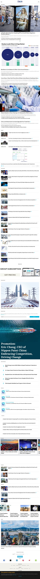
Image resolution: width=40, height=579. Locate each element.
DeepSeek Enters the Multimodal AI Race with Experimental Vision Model (21, 374)
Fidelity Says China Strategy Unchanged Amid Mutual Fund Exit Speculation (22, 478)
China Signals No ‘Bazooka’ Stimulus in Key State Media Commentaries (21, 188)
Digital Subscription (18, 565)
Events (14, 568)
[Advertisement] (20, 459)
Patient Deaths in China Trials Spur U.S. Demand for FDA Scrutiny (16, 113)
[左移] (1, 445)
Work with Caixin (26, 568)
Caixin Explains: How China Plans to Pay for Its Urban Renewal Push (19, 146)
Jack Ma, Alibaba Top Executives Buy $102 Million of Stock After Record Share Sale (23, 170)
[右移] (39, 445)
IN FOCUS (2, 438)
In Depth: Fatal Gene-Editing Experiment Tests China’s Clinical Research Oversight (16, 118)
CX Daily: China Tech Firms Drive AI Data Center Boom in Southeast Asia (21, 246)
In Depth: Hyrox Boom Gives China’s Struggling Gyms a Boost (18, 132)
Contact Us (22, 568)
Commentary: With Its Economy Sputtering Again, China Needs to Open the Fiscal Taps (20, 409)
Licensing (28, 565)
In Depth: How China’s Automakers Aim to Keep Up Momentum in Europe (16, 433)
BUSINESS (2, 484)
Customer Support (18, 568)
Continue (20, 576)
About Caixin (11, 568)
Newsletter (14, 565)
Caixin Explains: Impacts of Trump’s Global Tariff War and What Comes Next (14, 516)
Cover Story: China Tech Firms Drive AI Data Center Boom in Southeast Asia (19, 78)
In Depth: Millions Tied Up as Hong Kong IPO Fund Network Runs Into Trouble (17, 429)
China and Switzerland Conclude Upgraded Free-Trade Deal (15, 121)
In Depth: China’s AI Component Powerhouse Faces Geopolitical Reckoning (14, 83)
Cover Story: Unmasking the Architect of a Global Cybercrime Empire (19, 138)
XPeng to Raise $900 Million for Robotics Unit (16, 194)
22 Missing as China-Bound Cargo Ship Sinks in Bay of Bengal (19, 211)
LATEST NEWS (3, 168)
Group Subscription (24, 565)
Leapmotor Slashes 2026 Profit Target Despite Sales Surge (19, 217)
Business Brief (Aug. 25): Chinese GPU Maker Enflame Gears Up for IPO (21, 182)
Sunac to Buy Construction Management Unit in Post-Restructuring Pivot (21, 199)
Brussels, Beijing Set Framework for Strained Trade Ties (11, 125)
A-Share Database (24, 161)
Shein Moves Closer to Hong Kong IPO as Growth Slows (11, 39)
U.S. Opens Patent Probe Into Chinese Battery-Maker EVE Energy (19, 370)
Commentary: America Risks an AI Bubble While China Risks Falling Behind (14, 84)
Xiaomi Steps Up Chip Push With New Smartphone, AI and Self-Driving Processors (23, 258)
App (11, 565)
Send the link (20, 556)
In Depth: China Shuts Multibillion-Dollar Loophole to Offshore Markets (14, 127)
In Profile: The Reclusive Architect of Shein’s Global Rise (11, 38)
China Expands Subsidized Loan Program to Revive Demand (18, 383)
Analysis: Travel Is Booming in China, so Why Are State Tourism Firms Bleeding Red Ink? (23, 140)
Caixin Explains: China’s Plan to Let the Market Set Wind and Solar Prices (24, 516)
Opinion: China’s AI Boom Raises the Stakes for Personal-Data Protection (18, 391)
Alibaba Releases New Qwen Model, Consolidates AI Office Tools (13, 73)
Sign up (34, 316)
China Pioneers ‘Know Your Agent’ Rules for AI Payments (18, 473)
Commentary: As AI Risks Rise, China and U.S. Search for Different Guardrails (18, 403)
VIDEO (2, 519)
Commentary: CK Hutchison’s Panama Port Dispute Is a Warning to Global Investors (20, 397)
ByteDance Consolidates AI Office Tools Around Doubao (14, 69)
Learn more (14, 574)
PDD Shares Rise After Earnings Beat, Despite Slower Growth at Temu (21, 252)
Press (29, 568)
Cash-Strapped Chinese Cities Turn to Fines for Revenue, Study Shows (21, 205)
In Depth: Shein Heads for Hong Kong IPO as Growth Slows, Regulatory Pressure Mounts (18, 33)
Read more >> (3, 314)
